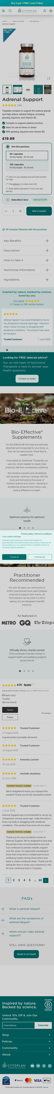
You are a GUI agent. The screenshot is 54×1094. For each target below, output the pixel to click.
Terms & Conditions (43, 534)
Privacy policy (27, 534)
